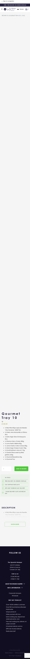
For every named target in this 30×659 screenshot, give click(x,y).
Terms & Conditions (20, 652)
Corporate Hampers (15, 593)
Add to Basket (21, 469)
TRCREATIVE (18, 655)
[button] (2, 421)
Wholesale (15, 595)
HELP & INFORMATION (14, 588)
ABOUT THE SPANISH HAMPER (14, 584)
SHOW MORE (15, 524)
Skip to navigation (8, 1)
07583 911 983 (15, 579)
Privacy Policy (9, 652)
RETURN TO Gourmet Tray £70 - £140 (13, 15)
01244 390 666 (15, 576)
